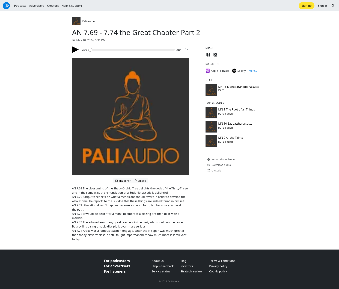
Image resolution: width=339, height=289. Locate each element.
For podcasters (117, 260)
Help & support (72, 6)
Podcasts (20, 6)
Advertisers (36, 6)
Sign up (307, 6)
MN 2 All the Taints (230, 138)
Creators (53, 6)
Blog (183, 261)
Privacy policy (218, 266)
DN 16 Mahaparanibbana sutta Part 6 (238, 88)
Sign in (322, 6)
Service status (161, 271)
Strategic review (191, 271)
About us (158, 261)
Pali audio (88, 21)
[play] (75, 50)
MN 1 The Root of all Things (236, 109)
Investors (186, 266)
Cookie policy (218, 271)
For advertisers (117, 266)
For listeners (115, 271)
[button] (333, 5)
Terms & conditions (222, 261)
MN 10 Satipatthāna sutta (235, 123)
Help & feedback (163, 266)
